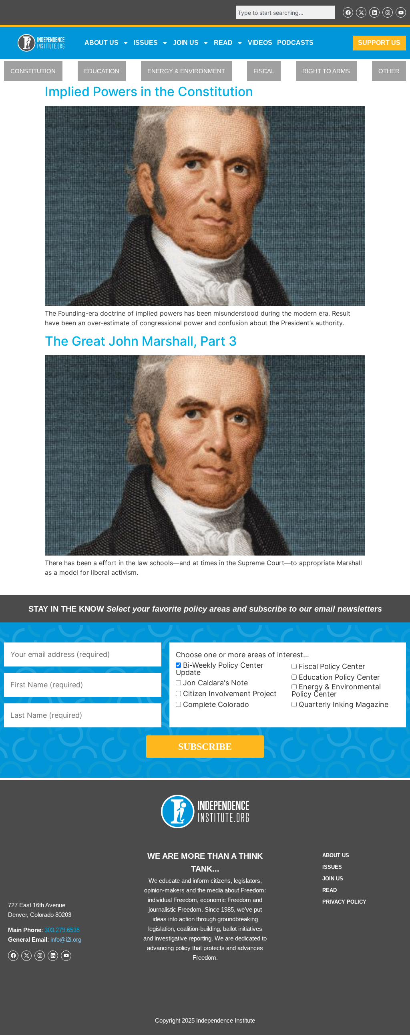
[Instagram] (387, 12)
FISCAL (263, 71)
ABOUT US (101, 42)
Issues (146, 42)
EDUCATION (101, 71)
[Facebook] (348, 12)
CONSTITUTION (33, 71)
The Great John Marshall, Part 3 (141, 341)
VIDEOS (260, 42)
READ (223, 42)
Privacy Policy (344, 902)
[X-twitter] (361, 12)
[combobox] (285, 12)
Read (329, 890)
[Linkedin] (374, 12)
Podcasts (295, 42)
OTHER (389, 71)
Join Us (332, 879)
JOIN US (186, 42)
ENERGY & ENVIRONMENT (186, 71)
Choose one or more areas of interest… (242, 654)
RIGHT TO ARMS (326, 71)
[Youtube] (401, 12)
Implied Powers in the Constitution (149, 91)
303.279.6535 (62, 929)
